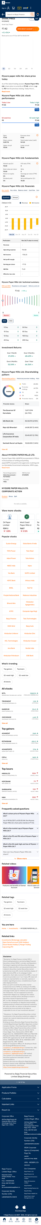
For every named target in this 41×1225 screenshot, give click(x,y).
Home (4, 928)
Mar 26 (11, 234)
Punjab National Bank (11, 595)
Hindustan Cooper (29, 641)
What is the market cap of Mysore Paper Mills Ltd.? (18, 829)
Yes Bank (11, 573)
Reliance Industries (30, 595)
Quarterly (6, 198)
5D (9, 69)
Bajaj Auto (30, 626)
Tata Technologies (29, 619)
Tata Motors (30, 558)
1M (15, 69)
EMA (4, 321)
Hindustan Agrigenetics (29, 603)
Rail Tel (29, 588)
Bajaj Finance (11, 619)
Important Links (8, 1104)
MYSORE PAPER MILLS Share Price (29, 928)
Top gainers (8, 669)
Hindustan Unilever (11, 633)
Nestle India (30, 648)
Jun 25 (30, 234)
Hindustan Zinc (29, 633)
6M (26, 69)
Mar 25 (36, 234)
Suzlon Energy (11, 544)
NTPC (11, 611)
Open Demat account (10, 942)
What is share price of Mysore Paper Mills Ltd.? (18, 815)
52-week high (9, 675)
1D (4, 69)
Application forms (9, 1087)
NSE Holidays (24, 942)
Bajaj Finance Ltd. (29, 1174)
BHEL (11, 588)
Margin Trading (25, 945)
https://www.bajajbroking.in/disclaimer (15, 1067)
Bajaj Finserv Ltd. (29, 1171)
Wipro (30, 566)
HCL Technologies (11, 641)
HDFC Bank (11, 581)
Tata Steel (29, 551)
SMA (11, 321)
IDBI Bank (29, 656)
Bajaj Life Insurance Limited (29, 1182)
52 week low (22, 908)
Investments (13, 928)
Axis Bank (11, 648)
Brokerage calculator (19, 940)
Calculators (6, 1099)
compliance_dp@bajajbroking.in (13, 1053)
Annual (15, 198)
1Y (32, 69)
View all (5, 723)
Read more (6, 92)
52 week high (8, 908)
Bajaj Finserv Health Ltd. (30, 1193)
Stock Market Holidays (11, 945)
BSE (36, 18)
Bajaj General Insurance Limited (30, 1177)
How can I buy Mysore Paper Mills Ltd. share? (17, 853)
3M (20, 69)
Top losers (20, 669)
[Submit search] (32, 14)
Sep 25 (24, 234)
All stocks (7, 682)
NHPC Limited (30, 573)
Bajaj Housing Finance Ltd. (31, 1188)
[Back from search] (3, 14)
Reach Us (6, 1110)
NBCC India (11, 566)
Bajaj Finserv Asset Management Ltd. (29, 1197)
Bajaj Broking (27, 1190)
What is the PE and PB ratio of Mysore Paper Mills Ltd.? (19, 837)
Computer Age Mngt (30, 611)
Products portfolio (9, 1093)
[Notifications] (37, 14)
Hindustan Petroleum (11, 656)
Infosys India (29, 581)
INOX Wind (11, 626)
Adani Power (11, 558)
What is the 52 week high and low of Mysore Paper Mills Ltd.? (19, 845)
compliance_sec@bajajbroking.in (13, 1047)
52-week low (23, 675)
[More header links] (30, 8)
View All (4, 449)
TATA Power (11, 551)
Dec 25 (18, 234)
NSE (31, 18)
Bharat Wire (11, 603)
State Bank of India (30, 544)
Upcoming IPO (8, 947)
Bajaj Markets (28, 1185)
